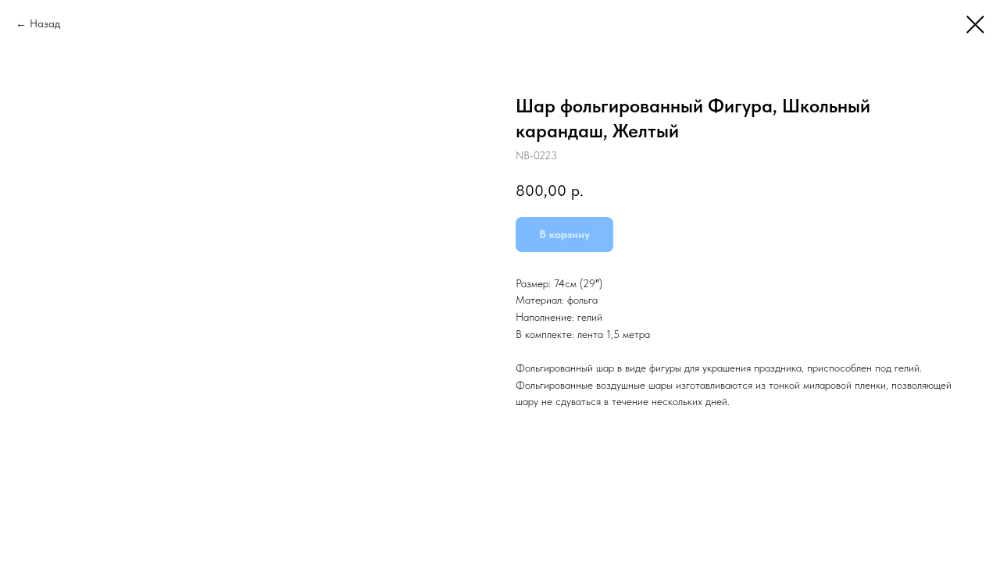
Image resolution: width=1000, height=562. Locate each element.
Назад (45, 23)
